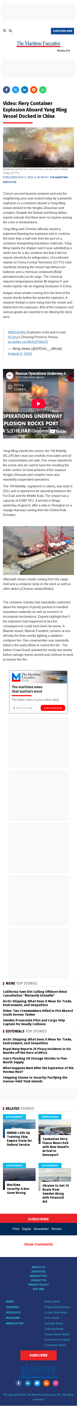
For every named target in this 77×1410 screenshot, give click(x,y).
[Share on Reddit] (33, 89)
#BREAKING (17, 332)
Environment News (57, 1339)
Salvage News (53, 1323)
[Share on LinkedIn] (24, 89)
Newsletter (41, 1229)
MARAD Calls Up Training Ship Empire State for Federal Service (19, 1139)
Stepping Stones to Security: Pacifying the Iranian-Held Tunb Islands (35, 1079)
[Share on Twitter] (15, 89)
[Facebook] (18, 1383)
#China (13, 337)
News (10, 1301)
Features (12, 1307)
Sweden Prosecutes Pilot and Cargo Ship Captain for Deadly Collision (34, 1022)
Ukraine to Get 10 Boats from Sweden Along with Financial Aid (55, 1193)
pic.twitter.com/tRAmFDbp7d (28, 342)
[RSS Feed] (46, 1383)
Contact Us (38, 1280)
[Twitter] (37, 1383)
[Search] (10, 31)
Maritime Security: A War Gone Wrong (18, 1189)
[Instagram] (56, 1383)
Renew (57, 1229)
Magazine (13, 1318)
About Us (38, 1267)
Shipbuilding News (57, 1307)
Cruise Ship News (56, 1312)
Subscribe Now (53, 708)
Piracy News (52, 1301)
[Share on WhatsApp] (42, 89)
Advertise (38, 1271)
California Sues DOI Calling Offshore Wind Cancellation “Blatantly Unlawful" (35, 993)
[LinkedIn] (28, 1383)
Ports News (52, 1318)
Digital (26, 1229)
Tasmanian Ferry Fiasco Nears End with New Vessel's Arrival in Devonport (55, 1147)
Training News (54, 1329)
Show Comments (38, 1244)
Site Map (38, 1289)
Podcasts (13, 1312)
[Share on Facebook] (6, 89)
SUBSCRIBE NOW (62, 31)
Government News (56, 1334)
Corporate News (55, 1345)
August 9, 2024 (20, 354)
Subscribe (38, 1355)
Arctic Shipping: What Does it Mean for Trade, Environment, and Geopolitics (37, 1003)
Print (16, 1229)
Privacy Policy (38, 1284)
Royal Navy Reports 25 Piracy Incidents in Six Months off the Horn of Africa (37, 1051)
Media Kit (63, 50)
